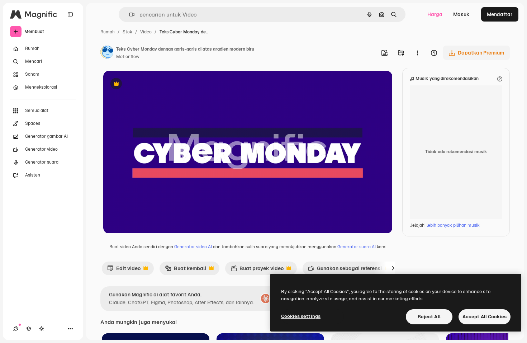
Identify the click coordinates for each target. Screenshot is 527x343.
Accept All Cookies (484, 317)
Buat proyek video (257, 270)
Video (146, 32)
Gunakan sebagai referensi (345, 270)
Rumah (107, 32)
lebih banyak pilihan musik (453, 225)
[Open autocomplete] (129, 14)
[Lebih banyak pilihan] (417, 53)
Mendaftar (500, 14)
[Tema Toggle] (41, 328)
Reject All (429, 317)
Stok (127, 32)
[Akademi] (28, 328)
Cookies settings (301, 316)
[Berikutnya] (392, 268)
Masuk (461, 14)
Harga (434, 14)
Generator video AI (193, 247)
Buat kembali (185, 270)
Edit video (124, 270)
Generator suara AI (356, 247)
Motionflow (127, 57)
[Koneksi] (16, 328)
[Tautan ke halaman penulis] (106, 53)
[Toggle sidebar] (70, 14)
